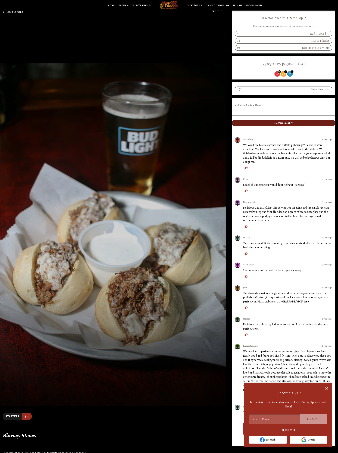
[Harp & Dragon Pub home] (169, 5)
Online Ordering (217, 5)
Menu (111, 5)
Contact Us (194, 5)
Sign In (237, 5)
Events (123, 5)
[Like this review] (247, 167)
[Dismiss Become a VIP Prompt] (326, 388)
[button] (12, 11)
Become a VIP (253, 5)
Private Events (141, 5)
